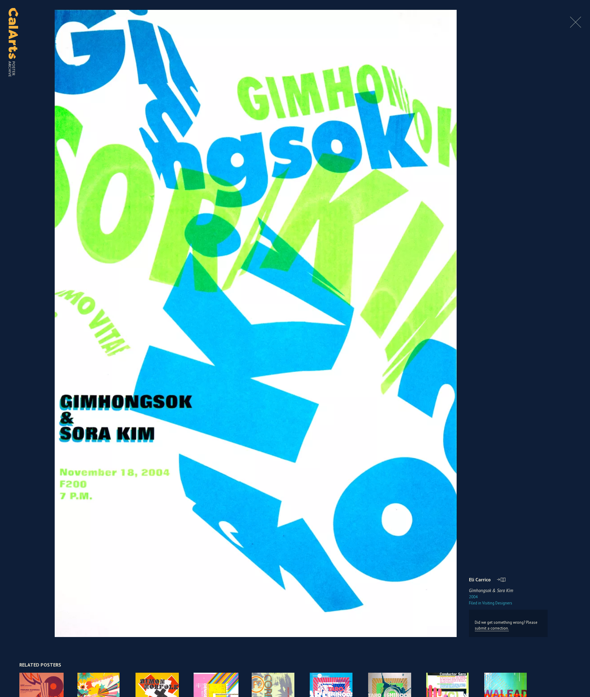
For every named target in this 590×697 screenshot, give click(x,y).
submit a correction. (492, 628)
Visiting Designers (490, 603)
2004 (473, 596)
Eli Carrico (480, 579)
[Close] (575, 26)
